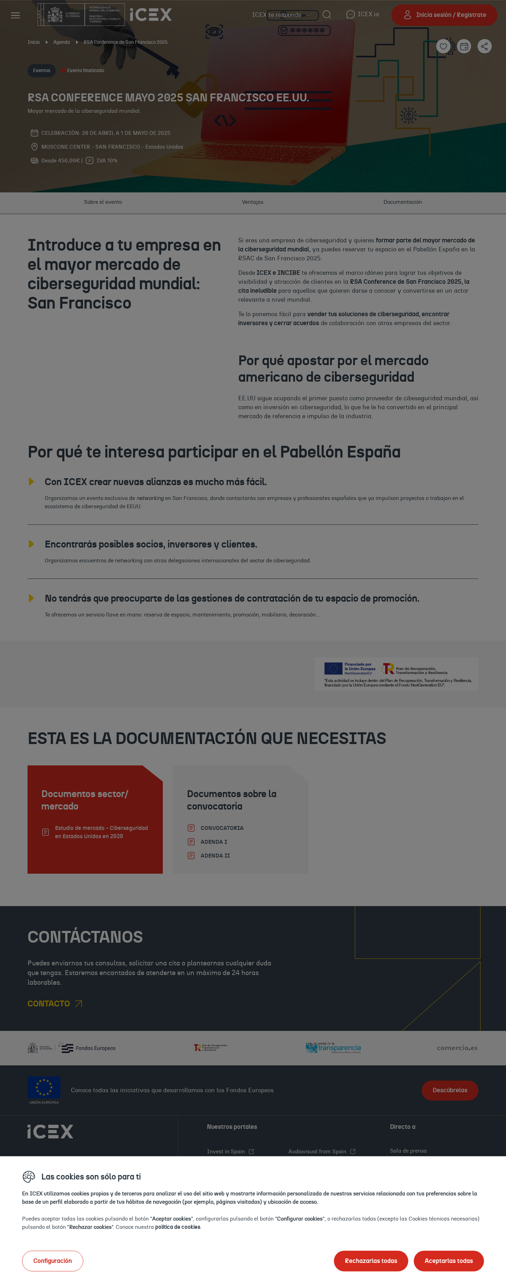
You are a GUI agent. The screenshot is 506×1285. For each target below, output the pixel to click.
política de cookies (177, 1226)
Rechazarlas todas (371, 1261)
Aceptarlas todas (449, 1261)
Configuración (52, 1261)
